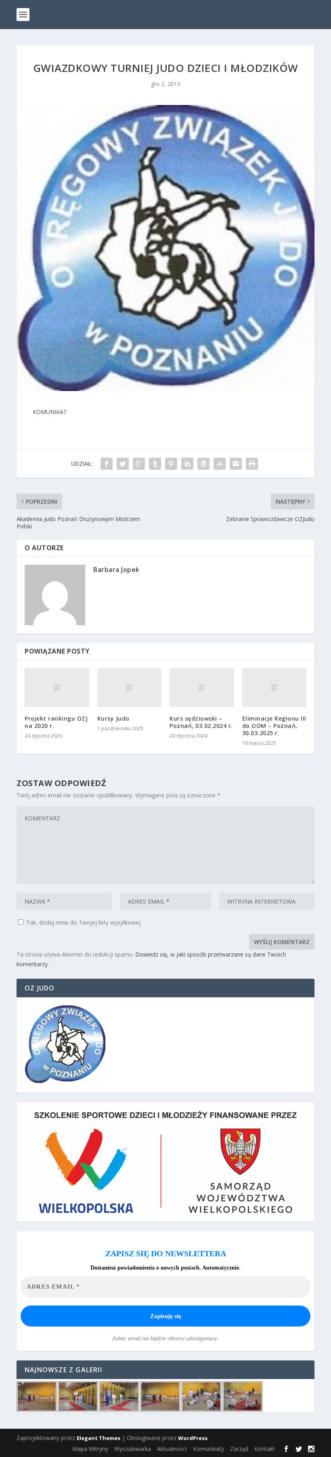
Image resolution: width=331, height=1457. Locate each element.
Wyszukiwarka (132, 1449)
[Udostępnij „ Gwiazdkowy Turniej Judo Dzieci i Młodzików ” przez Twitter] (123, 464)
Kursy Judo (113, 718)
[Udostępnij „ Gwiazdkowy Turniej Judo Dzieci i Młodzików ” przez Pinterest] (171, 464)
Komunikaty (208, 1449)
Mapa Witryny (90, 1449)
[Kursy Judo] (129, 687)
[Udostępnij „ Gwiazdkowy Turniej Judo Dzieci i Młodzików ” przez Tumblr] (155, 464)
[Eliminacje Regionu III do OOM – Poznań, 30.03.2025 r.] (274, 687)
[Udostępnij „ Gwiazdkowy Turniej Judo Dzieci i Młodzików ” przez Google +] (139, 464)
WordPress (192, 1438)
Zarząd (239, 1449)
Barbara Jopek (116, 569)
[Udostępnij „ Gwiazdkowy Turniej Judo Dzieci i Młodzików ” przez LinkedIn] (187, 464)
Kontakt (264, 1449)
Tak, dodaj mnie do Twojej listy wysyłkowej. (83, 922)
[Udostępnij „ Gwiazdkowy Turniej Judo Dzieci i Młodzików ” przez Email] (236, 464)
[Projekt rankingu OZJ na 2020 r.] (57, 687)
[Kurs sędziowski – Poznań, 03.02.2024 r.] (202, 687)
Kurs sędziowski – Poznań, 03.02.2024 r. (201, 722)
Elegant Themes (98, 1438)
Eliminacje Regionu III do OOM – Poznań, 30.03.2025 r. (274, 726)
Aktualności (172, 1449)
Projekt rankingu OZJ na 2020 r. (56, 722)
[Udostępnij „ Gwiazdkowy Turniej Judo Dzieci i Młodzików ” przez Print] (252, 464)
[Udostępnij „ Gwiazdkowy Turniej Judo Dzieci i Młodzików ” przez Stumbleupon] (220, 464)
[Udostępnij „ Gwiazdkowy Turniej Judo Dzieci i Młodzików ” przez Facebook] (106, 464)
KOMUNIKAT (50, 412)
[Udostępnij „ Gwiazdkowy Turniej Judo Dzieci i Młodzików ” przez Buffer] (203, 464)
